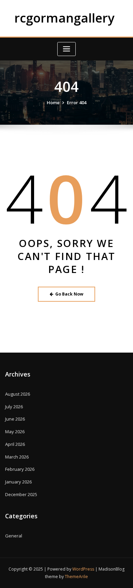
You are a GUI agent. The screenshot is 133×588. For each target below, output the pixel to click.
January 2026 (18, 482)
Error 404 (76, 102)
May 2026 (15, 431)
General (13, 536)
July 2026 (14, 407)
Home (53, 102)
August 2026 (17, 394)
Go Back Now (69, 294)
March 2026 (17, 457)
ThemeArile (76, 576)
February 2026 (19, 469)
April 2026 (15, 444)
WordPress (83, 569)
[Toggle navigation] (66, 49)
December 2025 (21, 494)
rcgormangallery (64, 17)
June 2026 (15, 419)
